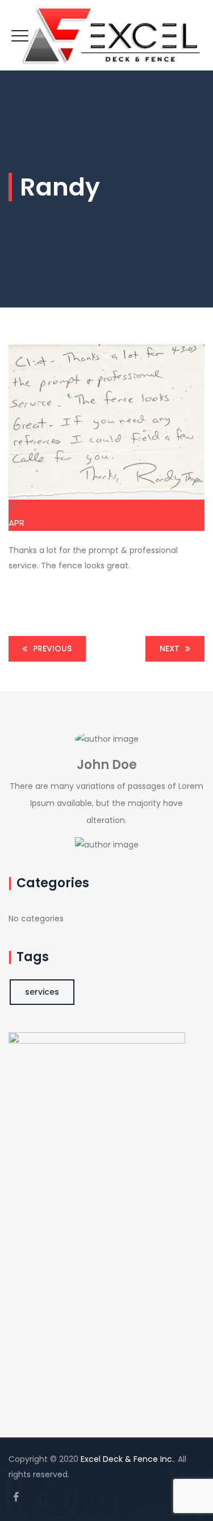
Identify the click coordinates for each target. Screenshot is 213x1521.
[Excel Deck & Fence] (111, 35)
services (42, 992)
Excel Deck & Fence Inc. (127, 1459)
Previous (52, 648)
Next (169, 648)
